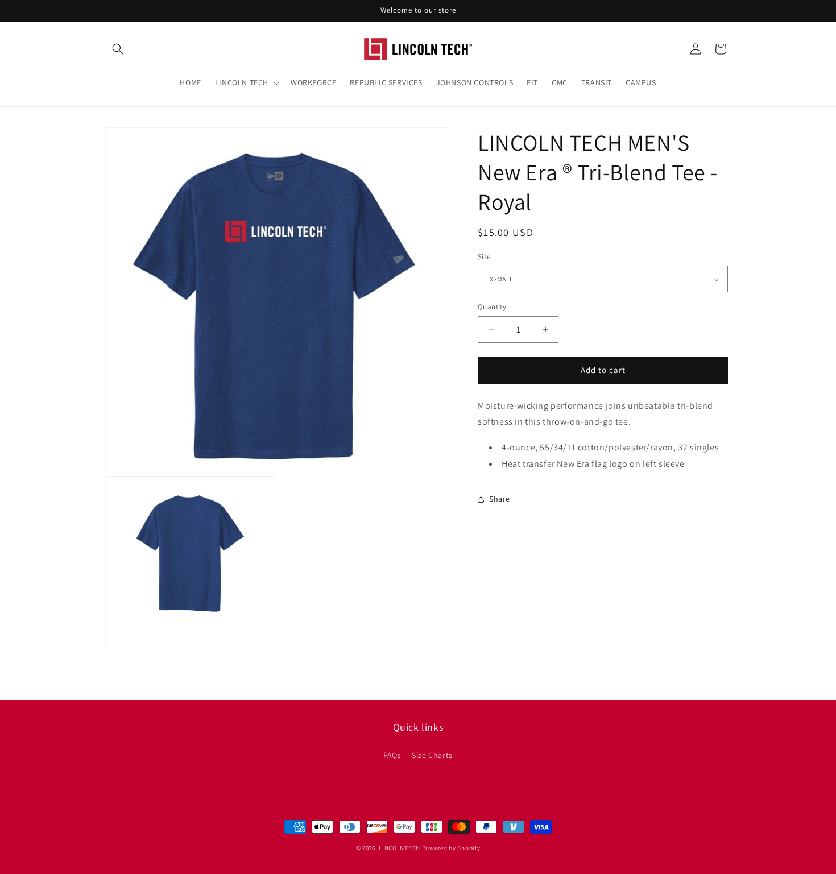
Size (484, 257)
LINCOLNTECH (399, 848)
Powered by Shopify (451, 848)
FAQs (392, 755)
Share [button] (499, 499)
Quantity (492, 307)
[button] (117, 48)
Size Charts (432, 755)
